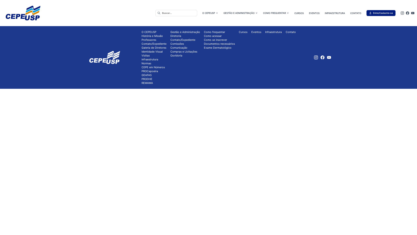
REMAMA (147, 83)
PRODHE (147, 79)
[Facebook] (407, 13)
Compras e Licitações (183, 51)
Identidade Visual (152, 51)
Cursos (299, 13)
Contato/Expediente (154, 43)
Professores (149, 39)
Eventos (314, 13)
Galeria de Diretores (154, 47)
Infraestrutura (335, 13)
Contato (355, 13)
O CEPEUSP (208, 13)
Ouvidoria (176, 55)
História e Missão (152, 36)
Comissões (177, 43)
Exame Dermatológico (217, 47)
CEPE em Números (153, 67)
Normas (146, 63)
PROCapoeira (150, 71)
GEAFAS (147, 75)
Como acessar (213, 36)
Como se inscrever (215, 39)
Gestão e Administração (239, 13)
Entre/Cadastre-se (383, 13)
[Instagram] (402, 13)
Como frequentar (274, 13)
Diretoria (175, 36)
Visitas (146, 55)
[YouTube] (412, 13)
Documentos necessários (219, 43)
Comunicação (178, 47)
